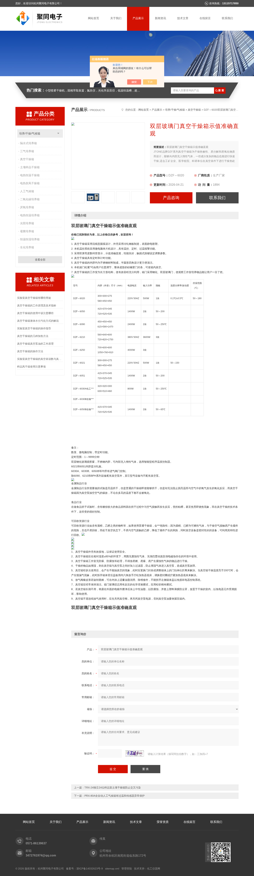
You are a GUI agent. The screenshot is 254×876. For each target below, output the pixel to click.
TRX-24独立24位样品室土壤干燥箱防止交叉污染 (112, 787)
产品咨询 (171, 197)
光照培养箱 (27, 223)
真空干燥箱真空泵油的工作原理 (35, 343)
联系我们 (227, 18)
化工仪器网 (153, 868)
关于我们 (115, 18)
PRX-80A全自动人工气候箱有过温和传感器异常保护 (114, 795)
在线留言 (205, 18)
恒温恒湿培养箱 (30, 239)
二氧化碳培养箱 (30, 199)
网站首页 (93, 18)
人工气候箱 (27, 191)
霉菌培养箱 (27, 231)
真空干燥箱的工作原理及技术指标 (36, 305)
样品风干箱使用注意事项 (31, 366)
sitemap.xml (112, 868)
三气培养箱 (27, 151)
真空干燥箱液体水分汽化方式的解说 (38, 320)
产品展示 (138, 18)
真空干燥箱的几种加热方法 (32, 336)
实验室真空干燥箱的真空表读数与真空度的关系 (40, 358)
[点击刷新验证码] (134, 753)
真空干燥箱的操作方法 (30, 351)
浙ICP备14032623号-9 (89, 868)
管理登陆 (126, 868)
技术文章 (182, 18)
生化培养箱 (27, 247)
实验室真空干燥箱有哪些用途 (34, 297)
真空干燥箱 (27, 159)
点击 (58, 133)
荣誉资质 (163, 821)
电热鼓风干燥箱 (30, 183)
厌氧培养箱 (27, 207)
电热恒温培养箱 (30, 215)
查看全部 (40, 259)
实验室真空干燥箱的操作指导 (34, 328)
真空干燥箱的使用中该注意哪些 (35, 313)
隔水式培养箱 (28, 143)
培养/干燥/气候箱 (29, 133)
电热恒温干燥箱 (30, 175)
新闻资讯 (160, 18)
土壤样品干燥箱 (30, 167)
